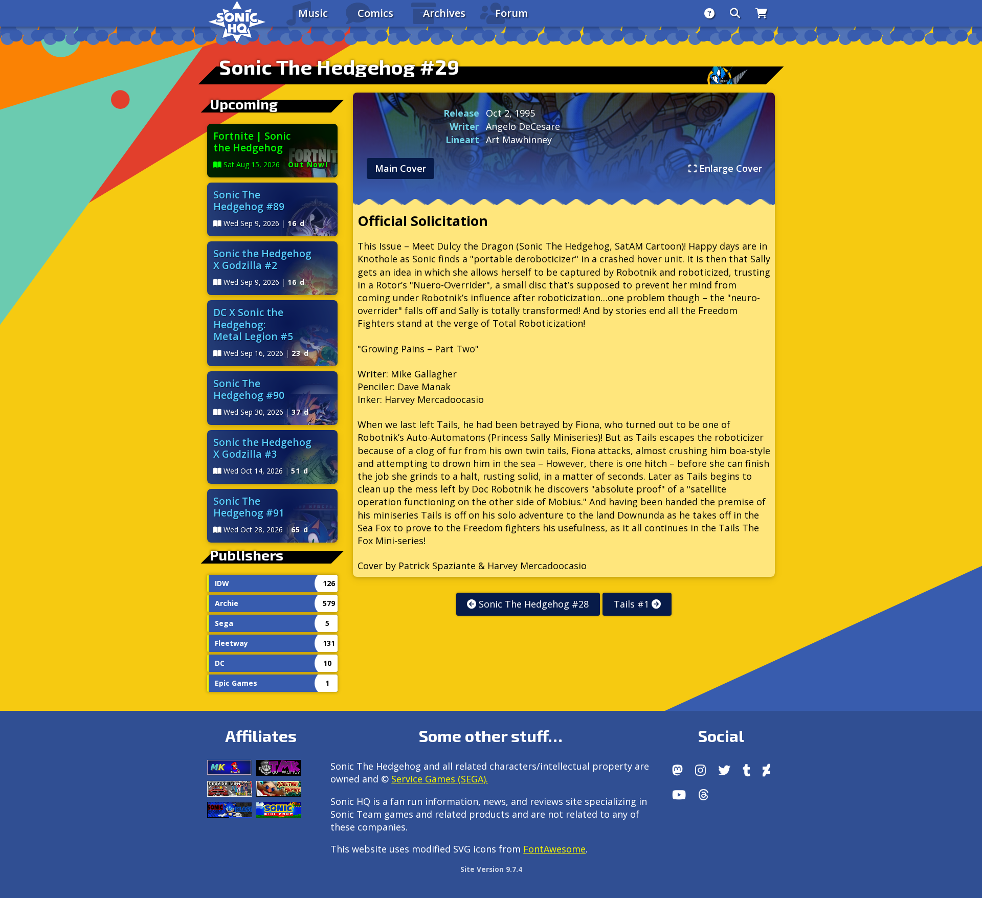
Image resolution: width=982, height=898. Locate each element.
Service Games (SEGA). (439, 779)
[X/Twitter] (724, 770)
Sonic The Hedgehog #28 (532, 604)
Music (313, 13)
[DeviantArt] (766, 770)
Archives (444, 13)
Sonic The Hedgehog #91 (248, 507)
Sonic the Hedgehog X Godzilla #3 (262, 448)
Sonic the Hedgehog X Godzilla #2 (262, 259)
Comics (375, 13)
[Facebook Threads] (703, 795)
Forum (511, 13)
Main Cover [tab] (400, 168)
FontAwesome (554, 849)
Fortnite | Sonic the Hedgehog (252, 141)
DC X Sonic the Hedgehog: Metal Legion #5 (253, 324)
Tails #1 (633, 604)
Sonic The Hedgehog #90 (248, 389)
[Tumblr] (746, 770)
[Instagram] (700, 770)
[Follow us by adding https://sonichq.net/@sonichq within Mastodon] (677, 770)
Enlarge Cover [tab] (729, 168)
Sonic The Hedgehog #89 (248, 200)
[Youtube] (679, 795)
